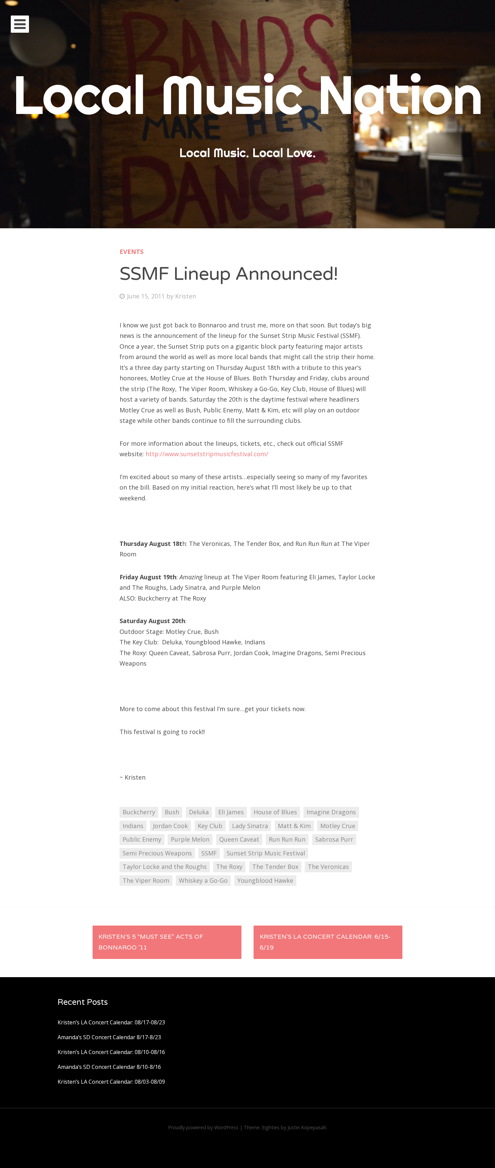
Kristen (185, 296)
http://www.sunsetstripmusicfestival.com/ (206, 454)
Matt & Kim (294, 826)
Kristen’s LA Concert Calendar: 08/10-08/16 (111, 1052)
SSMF (209, 853)
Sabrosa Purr (334, 839)
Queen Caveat (239, 839)
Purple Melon (190, 839)
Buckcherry (139, 812)
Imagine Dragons (331, 812)
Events (131, 251)
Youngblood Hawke (265, 880)
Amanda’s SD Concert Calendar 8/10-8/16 (109, 1067)
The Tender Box (275, 867)
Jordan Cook (170, 826)
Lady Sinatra (250, 826)
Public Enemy (142, 839)
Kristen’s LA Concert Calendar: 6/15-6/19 (325, 942)
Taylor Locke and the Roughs (165, 867)
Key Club (210, 826)
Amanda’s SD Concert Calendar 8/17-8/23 (109, 1037)
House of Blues (275, 812)
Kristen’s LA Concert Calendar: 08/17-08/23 (111, 1022)
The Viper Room (146, 880)
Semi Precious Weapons (157, 853)
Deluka (199, 812)
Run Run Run (287, 839)
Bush (172, 812)
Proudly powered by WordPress (203, 1127)
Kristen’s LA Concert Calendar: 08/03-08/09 (111, 1081)
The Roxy (229, 867)
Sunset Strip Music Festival (266, 853)
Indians (133, 826)
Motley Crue (337, 826)
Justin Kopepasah (307, 1127)
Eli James (231, 812)
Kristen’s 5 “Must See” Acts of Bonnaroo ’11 (150, 942)
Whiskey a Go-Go (203, 880)
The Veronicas (328, 867)
